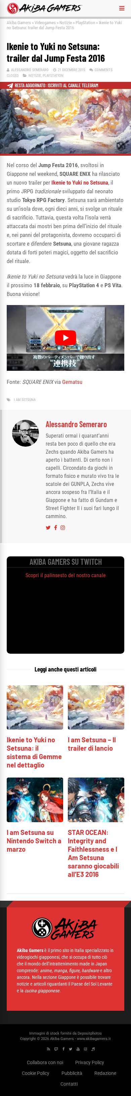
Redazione (105, 1073)
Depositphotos (90, 1033)
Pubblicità (71, 1073)
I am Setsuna (25, 400)
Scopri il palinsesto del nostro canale (66, 575)
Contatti (69, 1084)
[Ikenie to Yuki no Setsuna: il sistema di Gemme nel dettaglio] (35, 728)
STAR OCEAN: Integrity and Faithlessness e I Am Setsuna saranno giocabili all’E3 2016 (93, 853)
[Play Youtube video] (65, 338)
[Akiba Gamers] (45, 12)
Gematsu (72, 382)
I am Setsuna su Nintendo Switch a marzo (34, 840)
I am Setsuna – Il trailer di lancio (92, 744)
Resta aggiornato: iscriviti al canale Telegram (56, 85)
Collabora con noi (45, 1062)
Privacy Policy (89, 1062)
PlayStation (85, 22)
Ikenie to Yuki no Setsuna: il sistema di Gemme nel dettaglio (34, 752)
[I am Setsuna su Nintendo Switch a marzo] (35, 820)
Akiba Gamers (19, 22)
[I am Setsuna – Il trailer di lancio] (96, 728)
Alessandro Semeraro (30, 70)
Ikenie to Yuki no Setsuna (79, 182)
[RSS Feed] (48, 1049)
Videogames (45, 22)
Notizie (65, 22)
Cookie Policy (35, 1073)
